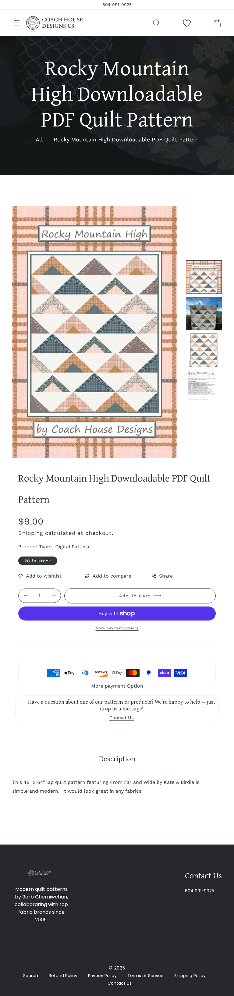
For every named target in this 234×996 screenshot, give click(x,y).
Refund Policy (63, 976)
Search (30, 976)
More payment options (117, 628)
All (39, 139)
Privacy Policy (102, 976)
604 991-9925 (199, 891)
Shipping (30, 533)
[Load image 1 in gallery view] (204, 277)
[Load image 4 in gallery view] (204, 387)
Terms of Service (145, 976)
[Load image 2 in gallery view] (204, 313)
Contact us (120, 983)
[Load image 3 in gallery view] (204, 350)
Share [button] (166, 576)
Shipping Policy (190, 976)
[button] (16, 22)
